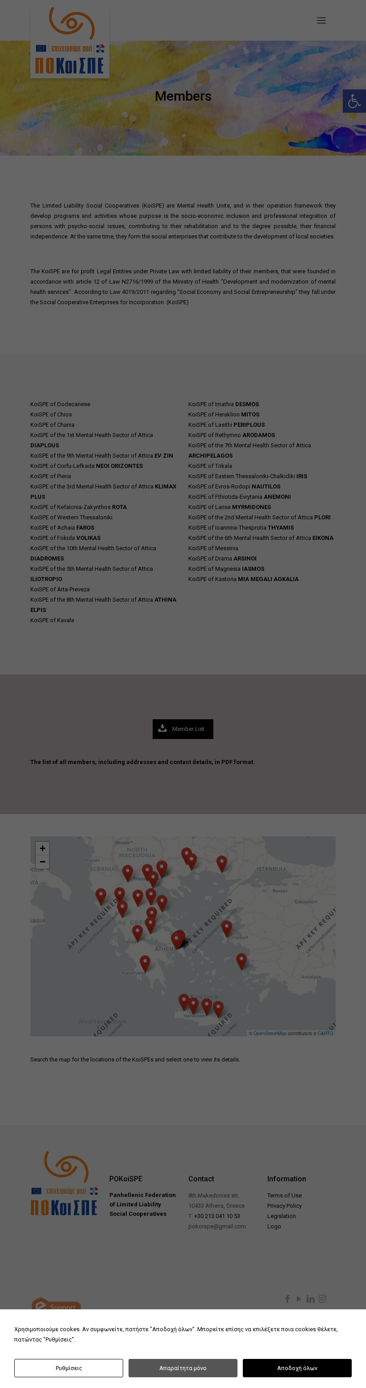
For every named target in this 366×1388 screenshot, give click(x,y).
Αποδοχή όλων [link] (297, 1368)
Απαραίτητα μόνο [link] (183, 1368)
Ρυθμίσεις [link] (69, 1368)
